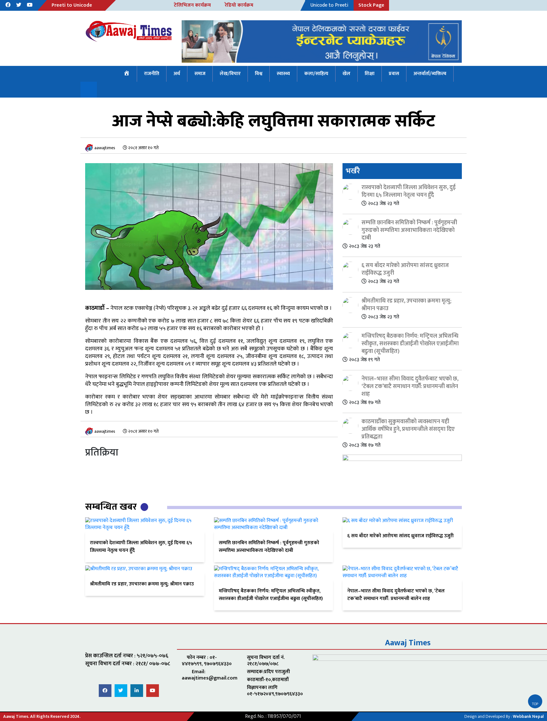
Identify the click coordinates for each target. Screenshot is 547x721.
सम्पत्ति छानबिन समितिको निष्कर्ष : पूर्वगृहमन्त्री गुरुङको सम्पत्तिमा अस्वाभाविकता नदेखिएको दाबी (269, 547)
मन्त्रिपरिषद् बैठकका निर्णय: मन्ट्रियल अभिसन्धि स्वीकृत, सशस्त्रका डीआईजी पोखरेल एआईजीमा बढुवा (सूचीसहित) (271, 595)
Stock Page (371, 5)
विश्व (258, 73)
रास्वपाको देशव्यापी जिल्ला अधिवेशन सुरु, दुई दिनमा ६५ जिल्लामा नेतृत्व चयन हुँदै (141, 547)
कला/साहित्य (316, 73)
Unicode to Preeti (329, 5)
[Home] (126, 74)
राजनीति (151, 73)
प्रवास (394, 73)
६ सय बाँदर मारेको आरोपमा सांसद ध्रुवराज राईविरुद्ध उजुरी (400, 536)
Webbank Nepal (528, 716)
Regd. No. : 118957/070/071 (273, 716)
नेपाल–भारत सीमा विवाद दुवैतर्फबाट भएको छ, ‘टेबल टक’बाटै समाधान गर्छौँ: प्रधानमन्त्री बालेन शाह (396, 595)
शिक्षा (369, 73)
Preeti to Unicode (72, 5)
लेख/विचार (230, 73)
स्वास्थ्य (283, 73)
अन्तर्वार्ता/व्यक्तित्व (429, 73)
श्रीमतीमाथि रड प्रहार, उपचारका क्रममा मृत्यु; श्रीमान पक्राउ (142, 584)
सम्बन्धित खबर (112, 507)
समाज (199, 73)
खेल (346, 73)
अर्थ (176, 73)
